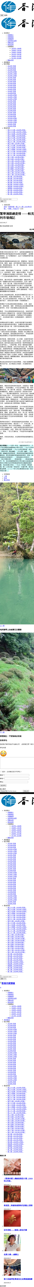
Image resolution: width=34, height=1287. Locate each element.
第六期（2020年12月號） (16, 184)
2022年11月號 (12, 74)
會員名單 (11, 44)
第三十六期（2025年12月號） (17, 132)
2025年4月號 (12, 107)
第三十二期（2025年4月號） (17, 140)
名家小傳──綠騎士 (11, 1254)
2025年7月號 (12, 112)
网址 (1, 782)
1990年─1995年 (16, 50)
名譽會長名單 (12, 41)
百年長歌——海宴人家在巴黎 (15, 1230)
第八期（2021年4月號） (15, 180)
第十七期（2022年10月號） (17, 163)
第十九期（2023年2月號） (16, 159)
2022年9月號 (12, 70)
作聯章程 (11, 37)
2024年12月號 (12, 99)
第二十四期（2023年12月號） (17, 149)
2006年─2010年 (16, 56)
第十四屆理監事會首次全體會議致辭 (18, 1279)
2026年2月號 (12, 126)
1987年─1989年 (16, 48)
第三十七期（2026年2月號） (17, 130)
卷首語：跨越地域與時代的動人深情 (18, 1205)
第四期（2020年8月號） (15, 188)
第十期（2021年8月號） (15, 176)
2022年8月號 (12, 68)
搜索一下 (3, 201)
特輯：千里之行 (13, 208)
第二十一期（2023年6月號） (17, 155)
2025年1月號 (12, 101)
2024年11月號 (12, 97)
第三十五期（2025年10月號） (17, 134)
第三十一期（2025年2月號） (17, 141)
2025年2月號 (12, 103)
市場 (5, 478)
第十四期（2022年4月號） (16, 169)
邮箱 (2, 778)
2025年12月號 (12, 122)
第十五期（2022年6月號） (16, 167)
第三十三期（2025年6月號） (17, 138)
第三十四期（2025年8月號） (17, 136)
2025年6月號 (12, 110)
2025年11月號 (12, 120)
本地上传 (26, 791)
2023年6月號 (12, 87)
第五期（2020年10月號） (16, 186)
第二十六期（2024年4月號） (17, 145)
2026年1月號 (12, 124)
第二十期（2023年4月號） (16, 157)
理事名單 (11, 43)
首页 (5, 206)
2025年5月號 (12, 108)
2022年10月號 (12, 72)
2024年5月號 (12, 89)
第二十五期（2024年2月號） (17, 147)
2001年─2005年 (16, 54)
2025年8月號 (12, 114)
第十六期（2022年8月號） (16, 165)
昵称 (2, 775)
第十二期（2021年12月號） (17, 172)
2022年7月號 (12, 66)
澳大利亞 (7, 480)
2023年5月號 (12, 85)
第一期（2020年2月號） (15, 194)
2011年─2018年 (16, 58)
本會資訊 (7, 62)
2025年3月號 (12, 105)
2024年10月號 (12, 95)
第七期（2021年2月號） (15, 182)
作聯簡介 (11, 35)
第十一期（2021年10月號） (17, 174)
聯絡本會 (11, 60)
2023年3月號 (12, 81)
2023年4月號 (12, 83)
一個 (5, 476)
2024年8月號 (12, 93)
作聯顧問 (11, 39)
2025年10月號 (12, 118)
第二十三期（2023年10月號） (17, 151)
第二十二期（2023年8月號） (17, 153)
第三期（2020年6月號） (15, 190)
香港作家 (11, 206)
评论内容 (3, 747)
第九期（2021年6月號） (15, 178)
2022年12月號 (12, 75)
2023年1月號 (12, 77)
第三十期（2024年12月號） (17, 143)
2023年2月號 (12, 79)
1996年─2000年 (16, 52)
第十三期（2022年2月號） (16, 171)
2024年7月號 (12, 91)
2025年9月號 (12, 116)
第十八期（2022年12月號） (17, 161)
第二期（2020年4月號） (15, 192)
